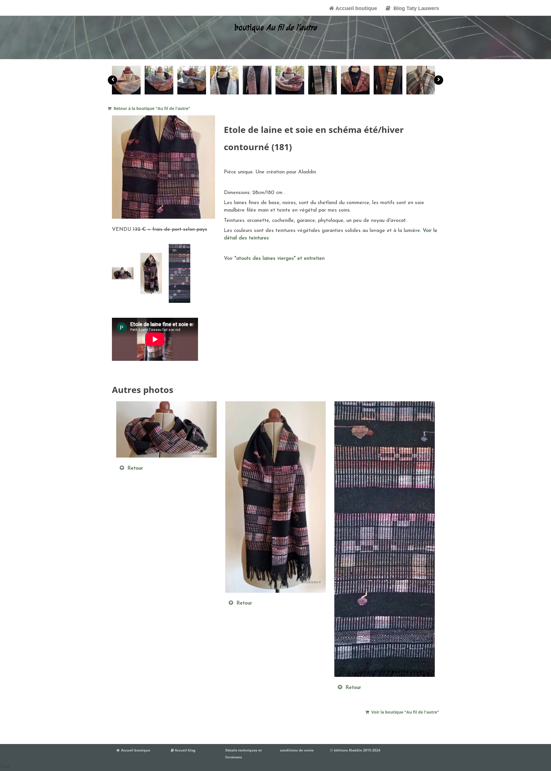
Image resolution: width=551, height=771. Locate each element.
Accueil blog (184, 750)
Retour (133, 468)
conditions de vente (297, 750)
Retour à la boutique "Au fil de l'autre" (150, 108)
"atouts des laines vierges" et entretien (279, 258)
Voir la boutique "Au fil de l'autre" (404, 712)
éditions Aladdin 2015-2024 (357, 750)
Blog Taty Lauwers (415, 8)
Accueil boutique (355, 8)
